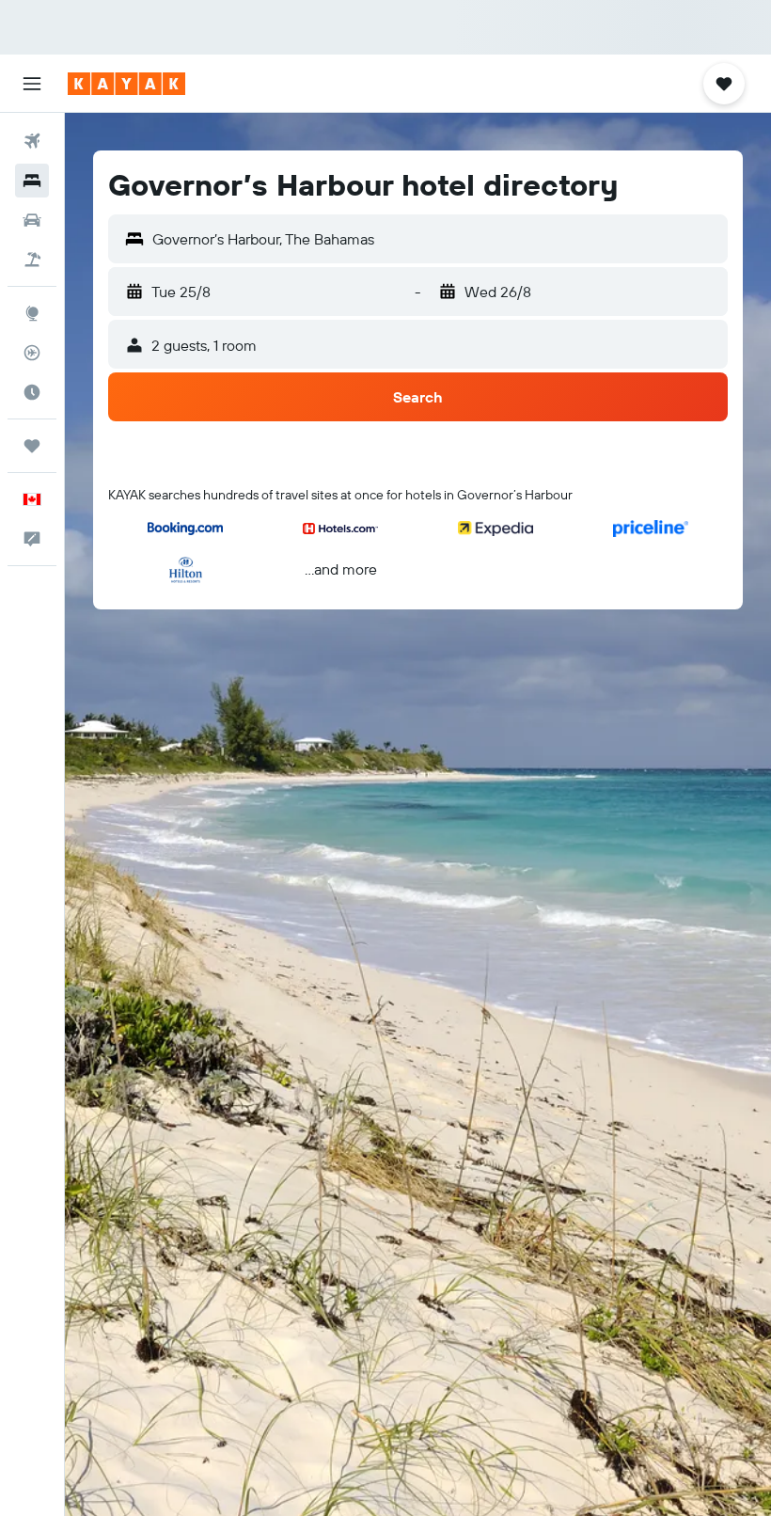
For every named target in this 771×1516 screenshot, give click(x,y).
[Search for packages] (32, 259)
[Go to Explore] (32, 313)
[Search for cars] (32, 220)
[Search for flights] (32, 141)
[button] (32, 83)
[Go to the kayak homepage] (126, 83)
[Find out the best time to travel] (32, 392)
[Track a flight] (32, 352)
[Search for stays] (32, 180)
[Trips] (32, 446)
